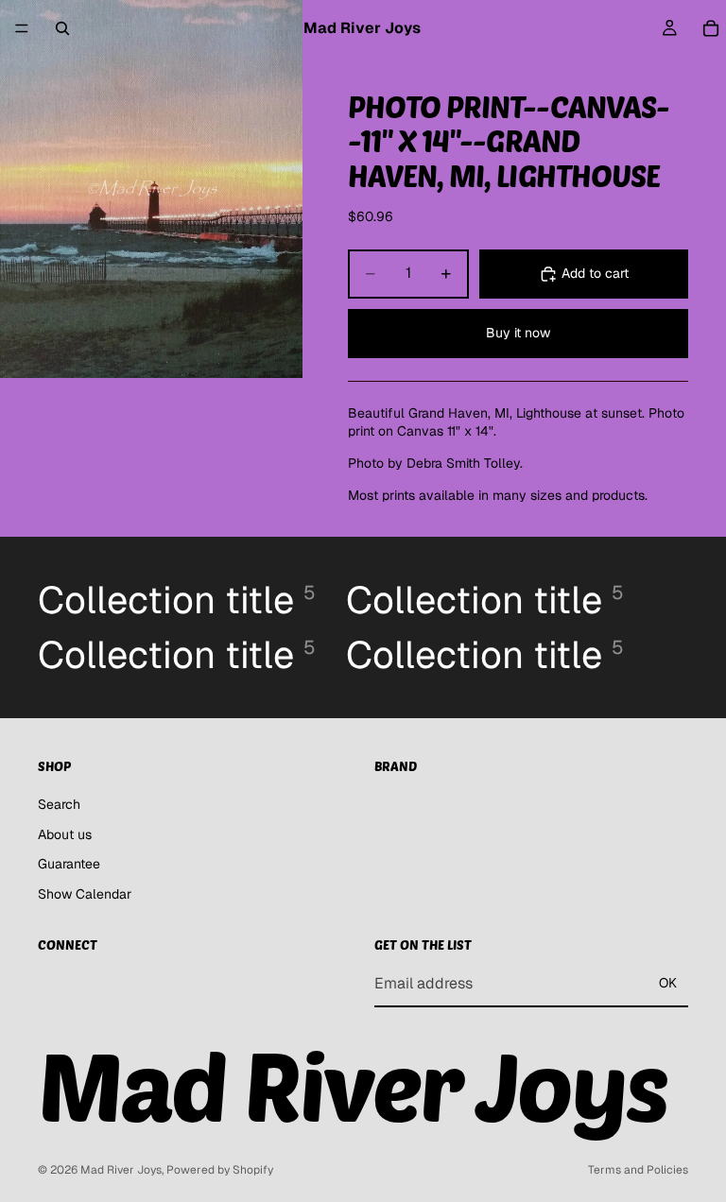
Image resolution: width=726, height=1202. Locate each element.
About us (65, 833)
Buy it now (518, 332)
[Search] (62, 28)
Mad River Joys (121, 1169)
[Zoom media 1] (151, 189)
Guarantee (69, 863)
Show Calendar (84, 893)
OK (668, 982)
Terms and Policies (638, 1169)
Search (59, 804)
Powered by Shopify (219, 1169)
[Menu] (21, 28)
